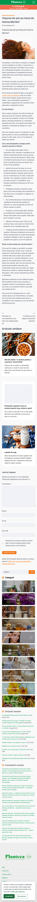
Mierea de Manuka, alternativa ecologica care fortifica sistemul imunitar (17, 837)
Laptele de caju (10, 452)
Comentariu (7, 484)
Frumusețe (18, 637)
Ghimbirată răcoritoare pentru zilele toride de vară (16, 715)
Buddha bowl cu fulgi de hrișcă (11, 746)
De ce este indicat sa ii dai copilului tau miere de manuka (18, 806)
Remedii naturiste (18, 688)
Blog (3, 867)
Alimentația (18, 586)
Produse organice (8, 15)
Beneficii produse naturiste (18, 612)
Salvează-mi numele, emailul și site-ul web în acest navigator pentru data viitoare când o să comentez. (18, 543)
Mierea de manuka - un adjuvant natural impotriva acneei (18, 793)
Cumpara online (6, 874)
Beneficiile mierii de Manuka (22, 802)
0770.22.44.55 (19, 6)
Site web (5, 531)
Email (4, 521)
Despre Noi (5, 871)
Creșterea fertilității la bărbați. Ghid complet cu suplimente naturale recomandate (16, 780)
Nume (4, 511)
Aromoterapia (17, 599)
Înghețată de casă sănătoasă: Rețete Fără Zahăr (16, 758)
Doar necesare (21, 896)
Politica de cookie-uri (18, 891)
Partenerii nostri (17, 650)
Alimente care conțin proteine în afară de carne (15, 749)
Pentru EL (17, 663)
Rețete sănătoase (18, 701)
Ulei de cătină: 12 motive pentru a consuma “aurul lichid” (18, 361)
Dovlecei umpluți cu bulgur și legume (12, 755)
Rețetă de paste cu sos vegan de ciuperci (14, 742)
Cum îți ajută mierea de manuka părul (13, 835)
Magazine (5, 878)
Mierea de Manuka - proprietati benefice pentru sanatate (18, 813)
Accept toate (9, 896)
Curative (18, 625)
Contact (4, 881)
